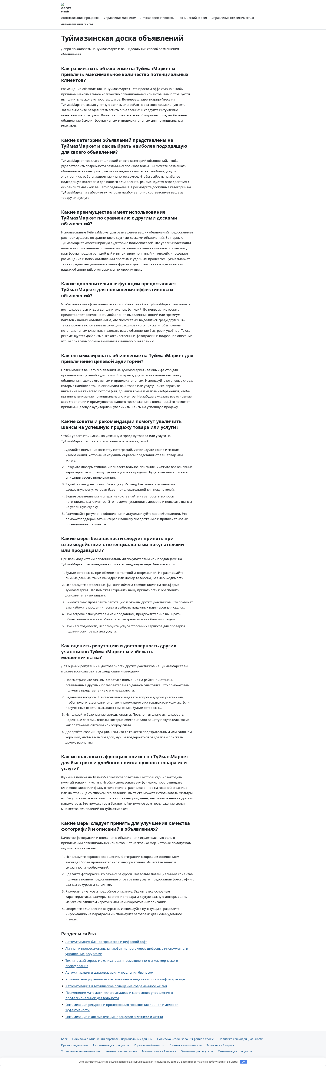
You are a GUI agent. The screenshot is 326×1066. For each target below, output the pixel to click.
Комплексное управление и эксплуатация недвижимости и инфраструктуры (125, 979)
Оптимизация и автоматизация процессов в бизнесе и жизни (114, 1017)
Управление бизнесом (120, 18)
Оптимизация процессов (235, 1051)
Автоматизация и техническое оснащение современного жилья (116, 986)
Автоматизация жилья (77, 24)
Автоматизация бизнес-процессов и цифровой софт (106, 941)
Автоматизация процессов (80, 18)
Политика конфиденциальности (241, 1039)
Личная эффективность (157, 18)
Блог (64, 1039)
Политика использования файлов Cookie (185, 1039)
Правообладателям (74, 1045)
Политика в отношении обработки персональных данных (112, 1039)
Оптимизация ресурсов (197, 1051)
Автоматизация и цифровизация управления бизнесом (109, 972)
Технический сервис (192, 18)
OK (243, 1061)
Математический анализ (159, 1051)
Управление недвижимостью (232, 18)
